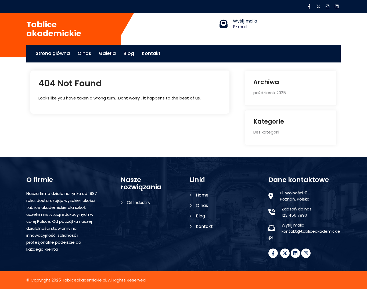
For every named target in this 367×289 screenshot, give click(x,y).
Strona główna (53, 53)
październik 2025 (269, 92)
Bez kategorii (266, 132)
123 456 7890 (294, 215)
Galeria (107, 53)
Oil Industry (138, 202)
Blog (129, 53)
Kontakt (151, 53)
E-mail (240, 27)
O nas (84, 53)
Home (202, 195)
